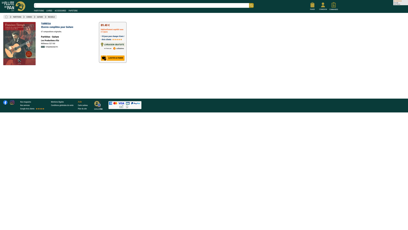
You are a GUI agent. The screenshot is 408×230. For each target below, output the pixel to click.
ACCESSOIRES (60, 10)
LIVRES (49, 10)
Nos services (25, 105)
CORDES (29, 17)
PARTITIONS (39, 10)
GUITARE (40, 17)
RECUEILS (51, 17)
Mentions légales (57, 102)
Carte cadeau (83, 105)
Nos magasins (25, 102)
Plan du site (82, 109)
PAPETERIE (73, 10)
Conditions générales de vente (64, 105)
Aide (80, 102)
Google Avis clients (27, 109)
